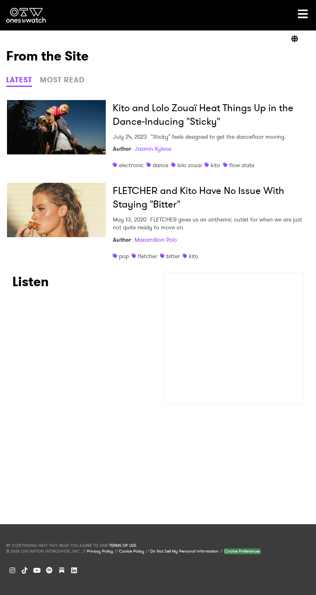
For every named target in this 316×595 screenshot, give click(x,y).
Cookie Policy (131, 551)
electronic (131, 165)
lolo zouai (189, 165)
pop (124, 256)
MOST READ (62, 80)
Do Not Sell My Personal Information (184, 551)
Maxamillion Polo (156, 240)
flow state (241, 165)
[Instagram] (12, 570)
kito (215, 165)
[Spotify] (49, 570)
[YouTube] (37, 570)
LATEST (19, 80)
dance (160, 165)
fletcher (147, 256)
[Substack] (62, 570)
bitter (173, 256)
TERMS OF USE (122, 545)
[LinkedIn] (74, 570)
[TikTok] (25, 570)
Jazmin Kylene (153, 149)
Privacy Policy (100, 551)
